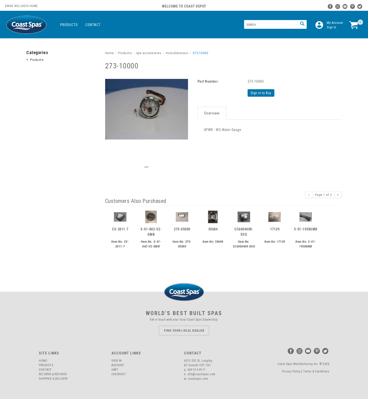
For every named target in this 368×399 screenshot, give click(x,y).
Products (69, 25)
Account (117, 365)
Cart (114, 369)
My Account (335, 23)
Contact (93, 25)
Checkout (118, 374)
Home (43, 360)
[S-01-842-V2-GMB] (151, 216)
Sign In (331, 27)
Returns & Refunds (53, 374)
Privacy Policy (291, 371)
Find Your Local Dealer (184, 330)
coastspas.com (198, 378)
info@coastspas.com (202, 374)
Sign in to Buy (261, 93)
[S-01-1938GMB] (305, 216)
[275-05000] (182, 216)
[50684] (213, 216)
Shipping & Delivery (53, 378)
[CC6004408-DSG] (244, 216)
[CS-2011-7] (120, 216)
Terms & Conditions (316, 371)
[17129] (274, 216)
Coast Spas (26, 25)
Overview (212, 113)
